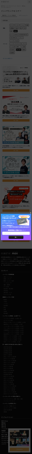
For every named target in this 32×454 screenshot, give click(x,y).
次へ (16, 237)
